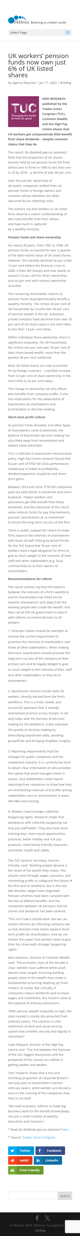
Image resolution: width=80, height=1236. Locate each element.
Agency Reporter (24, 83)
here (65, 1129)
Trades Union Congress (38, 1137)
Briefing (65, 83)
